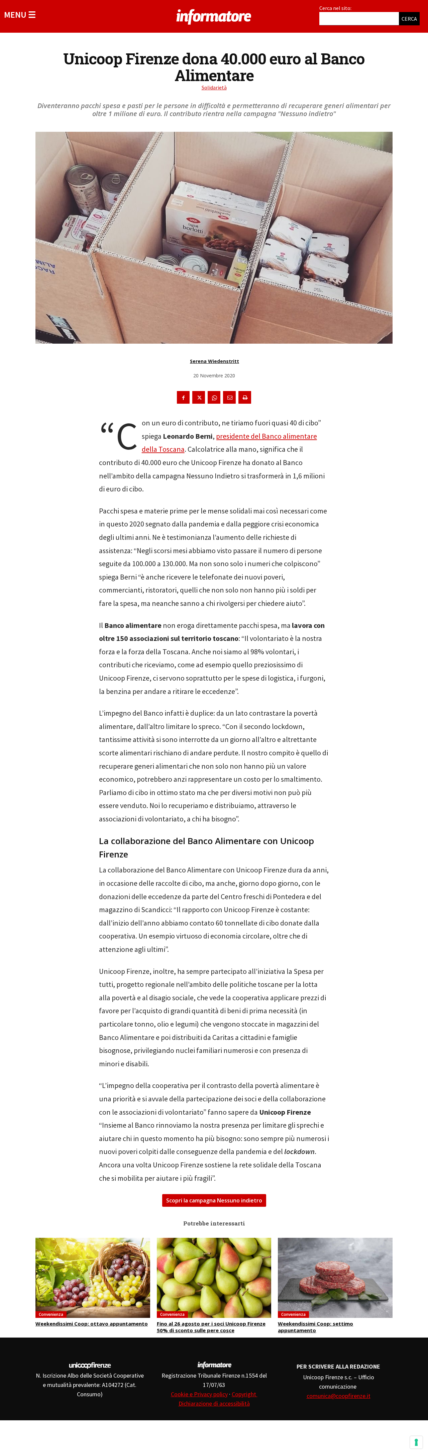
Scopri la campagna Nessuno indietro (214, 1200)
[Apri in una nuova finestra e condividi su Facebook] (183, 397)
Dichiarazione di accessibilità (214, 1403)
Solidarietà (214, 87)
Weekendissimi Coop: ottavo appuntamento (91, 1323)
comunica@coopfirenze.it (338, 1396)
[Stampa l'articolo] (244, 397)
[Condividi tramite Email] (229, 397)
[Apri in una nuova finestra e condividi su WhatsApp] (214, 397)
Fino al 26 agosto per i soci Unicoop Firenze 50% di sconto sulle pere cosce (211, 1327)
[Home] (214, 15)
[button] (20, 14)
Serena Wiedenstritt (214, 361)
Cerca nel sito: (335, 8)
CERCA (409, 18)
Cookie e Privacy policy (199, 1394)
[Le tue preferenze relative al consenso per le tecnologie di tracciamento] (416, 1442)
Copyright (244, 1394)
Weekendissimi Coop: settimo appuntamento (315, 1327)
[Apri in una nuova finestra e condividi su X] (198, 397)
